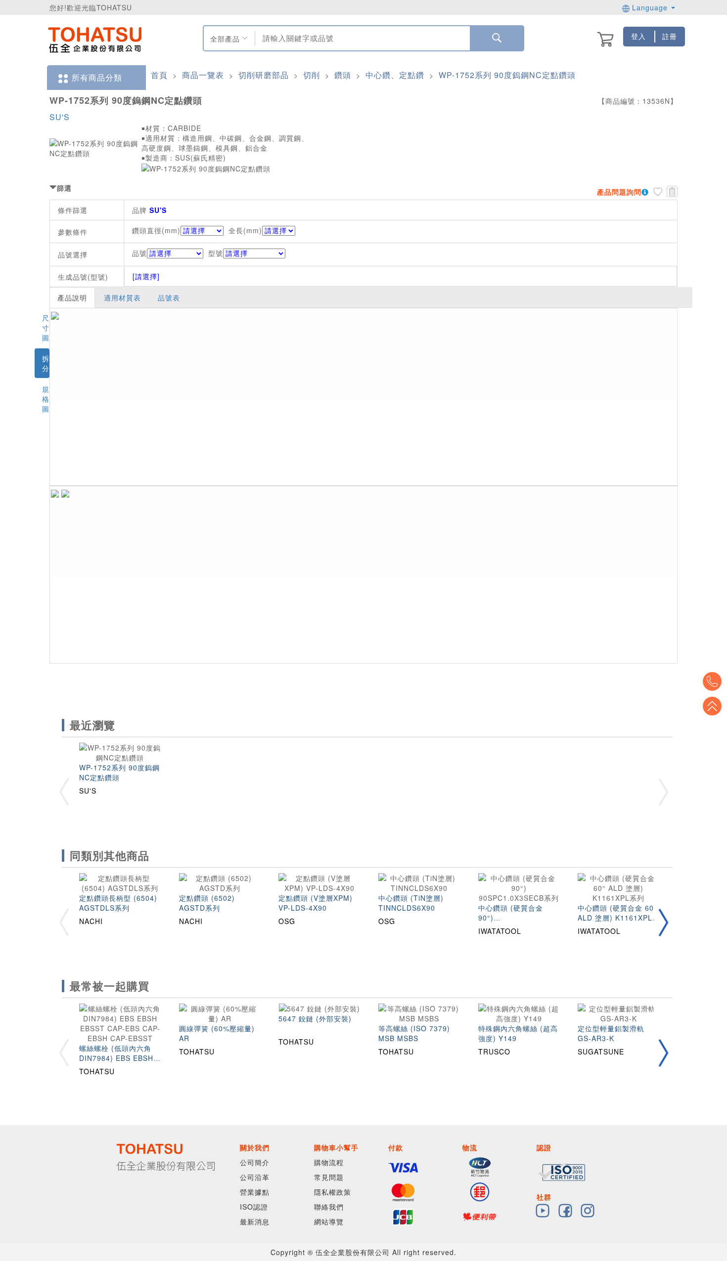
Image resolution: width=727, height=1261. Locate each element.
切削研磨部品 (263, 75)
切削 (311, 75)
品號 (139, 253)
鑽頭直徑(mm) (156, 230)
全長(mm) (245, 230)
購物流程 (329, 1162)
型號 (215, 253)
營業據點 (255, 1192)
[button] (663, 922)
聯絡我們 (329, 1207)
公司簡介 (255, 1162)
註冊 (669, 36)
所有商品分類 (97, 77)
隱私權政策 (332, 1192)
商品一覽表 (203, 75)
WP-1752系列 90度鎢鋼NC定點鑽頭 (507, 75)
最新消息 (255, 1221)
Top (712, 706)
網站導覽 (329, 1221)
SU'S (59, 117)
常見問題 (329, 1177)
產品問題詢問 (619, 192)
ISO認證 (254, 1207)
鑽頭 (342, 75)
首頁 (159, 75)
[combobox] (361, 38)
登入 (638, 36)
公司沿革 (255, 1177)
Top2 (712, 681)
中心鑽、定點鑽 (394, 75)
